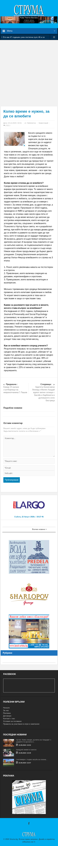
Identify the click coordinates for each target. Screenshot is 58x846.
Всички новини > (39, 529)
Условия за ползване (12, 721)
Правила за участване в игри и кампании (21, 724)
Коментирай (43, 123)
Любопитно (31, 123)
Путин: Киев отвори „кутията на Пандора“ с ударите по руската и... (33, 741)
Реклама (7, 713)
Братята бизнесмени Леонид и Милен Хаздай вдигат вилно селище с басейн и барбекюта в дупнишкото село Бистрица (43, 392)
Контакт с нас (9, 718)
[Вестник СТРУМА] (29, 10)
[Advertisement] (29, 73)
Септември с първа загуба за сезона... (32, 759)
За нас (6, 710)
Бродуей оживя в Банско (26, 750)
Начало (6, 708)
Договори (7, 716)
